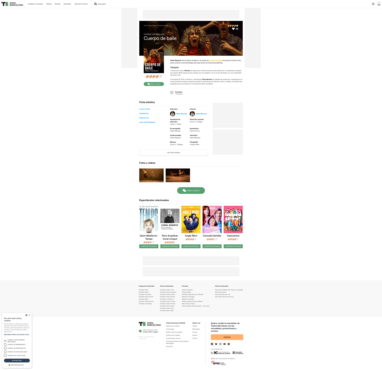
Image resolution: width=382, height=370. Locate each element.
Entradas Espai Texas (167, 310)
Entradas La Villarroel (166, 299)
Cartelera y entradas (35, 4)
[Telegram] (229, 344)
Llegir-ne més (8, 332)
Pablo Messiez (181, 114)
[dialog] (17, 340)
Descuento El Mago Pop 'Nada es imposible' (229, 290)
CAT (379, 3)
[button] (17, 335)
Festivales (67, 4)
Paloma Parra (195, 131)
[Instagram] (220, 344)
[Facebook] (212, 344)
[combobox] (232, 4)
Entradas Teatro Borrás (167, 294)
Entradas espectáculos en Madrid (192, 294)
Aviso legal (170, 329)
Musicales (196, 329)
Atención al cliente (172, 326)
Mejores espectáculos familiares (192, 301)
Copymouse (142, 338)
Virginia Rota (194, 144)
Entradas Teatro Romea (167, 296)
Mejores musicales (188, 299)
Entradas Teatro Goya (167, 308)
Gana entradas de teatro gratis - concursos (195, 306)
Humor (194, 332)
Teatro (155, 25)
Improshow (233, 235)
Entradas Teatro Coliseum (168, 292)
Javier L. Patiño (175, 124)
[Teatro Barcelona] (12, 4)
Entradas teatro (143, 290)
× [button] (29, 315)
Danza (150, 25)
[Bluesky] (216, 344)
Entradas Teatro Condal (167, 301)
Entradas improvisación (146, 301)
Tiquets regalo (186, 292)
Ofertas (49, 4)
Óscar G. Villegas (196, 122)
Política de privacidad (174, 332)
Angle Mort (191, 235)
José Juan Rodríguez (147, 122)
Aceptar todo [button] (17, 360)
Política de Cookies (173, 335)
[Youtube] (224, 344)
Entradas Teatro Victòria (167, 303)
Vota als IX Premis (81, 4)
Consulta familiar (212, 235)
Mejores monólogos (188, 296)
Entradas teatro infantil (146, 296)
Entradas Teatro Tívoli (167, 290)
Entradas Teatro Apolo (167, 306)
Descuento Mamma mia (222, 294)
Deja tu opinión (155, 84)
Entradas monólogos (145, 303)
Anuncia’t (169, 346)
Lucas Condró (144, 109)
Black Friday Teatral (188, 303)
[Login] (373, 4)
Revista (57, 4)
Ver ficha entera (173, 152)
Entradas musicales (145, 294)
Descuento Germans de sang (224, 296)
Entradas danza (144, 292)
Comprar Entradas (149, 246)
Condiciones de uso (173, 338)
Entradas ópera (143, 299)
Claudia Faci (144, 113)
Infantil (194, 335)
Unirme (227, 337)
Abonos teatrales (187, 290)
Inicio (145, 25)
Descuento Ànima (220, 292)
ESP (379, 5)
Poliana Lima (144, 118)
